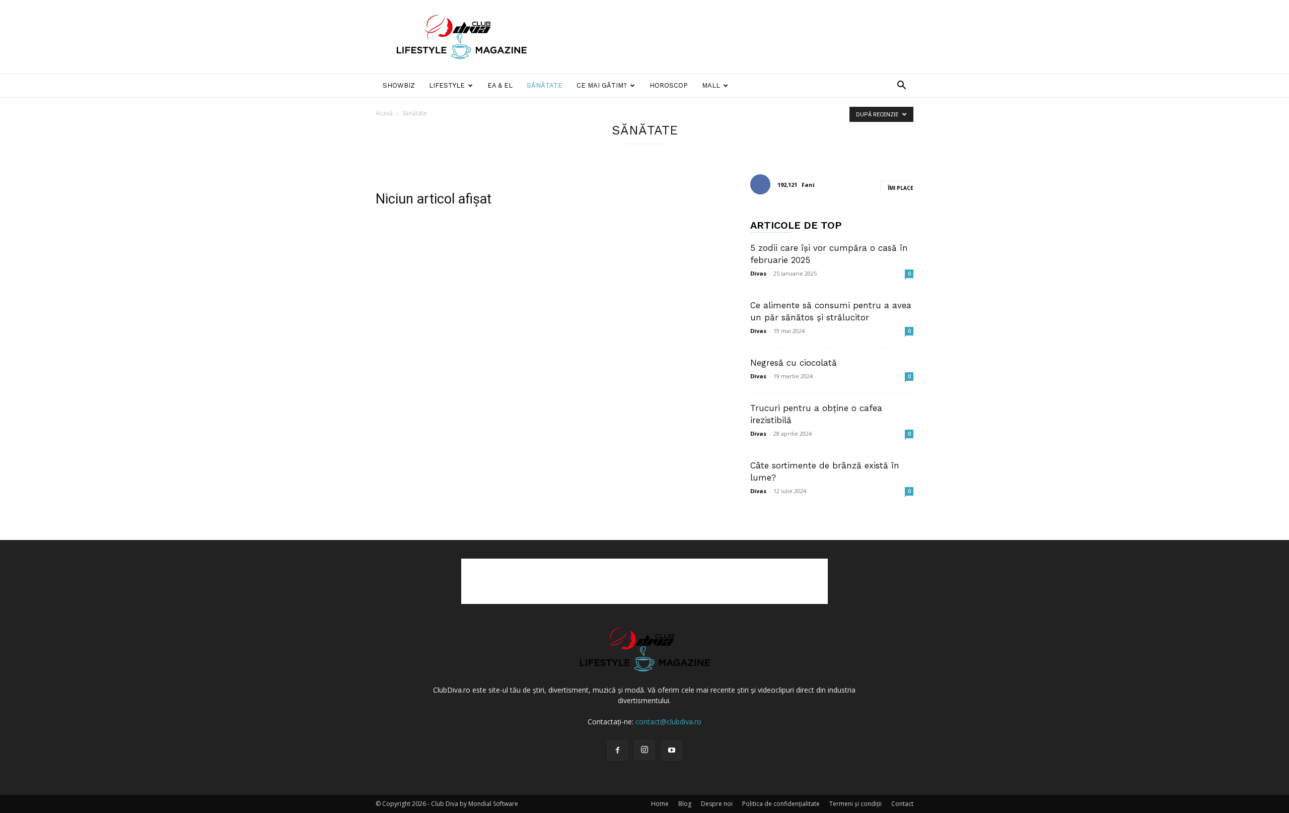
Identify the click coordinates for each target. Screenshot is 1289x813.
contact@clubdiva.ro (668, 721)
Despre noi (717, 803)
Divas (758, 273)
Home (660, 803)
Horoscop (669, 85)
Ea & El (500, 85)
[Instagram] (644, 750)
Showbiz (399, 85)
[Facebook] (617, 750)
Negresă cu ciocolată (793, 363)
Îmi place (900, 187)
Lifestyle (447, 85)
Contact (902, 803)
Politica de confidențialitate (781, 803)
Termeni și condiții (855, 803)
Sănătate (544, 85)
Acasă (384, 113)
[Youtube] (672, 750)
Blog (684, 803)
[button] (901, 86)
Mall (711, 85)
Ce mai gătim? (602, 85)
